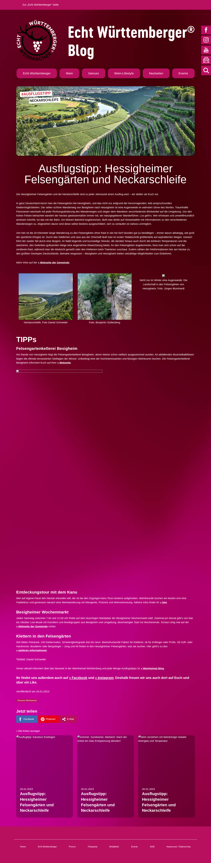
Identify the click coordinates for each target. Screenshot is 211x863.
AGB (152, 846)
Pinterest (50, 719)
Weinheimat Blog (153, 668)
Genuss (93, 73)
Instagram (106, 678)
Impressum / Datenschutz (179, 846)
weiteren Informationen (32, 650)
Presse (72, 846)
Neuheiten (156, 73)
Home (23, 846)
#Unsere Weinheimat (27, 700)
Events (183, 73)
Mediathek (114, 846)
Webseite (65, 362)
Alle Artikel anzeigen (29, 731)
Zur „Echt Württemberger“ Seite (41, 4)
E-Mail (70, 719)
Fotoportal (92, 846)
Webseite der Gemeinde (54, 262)
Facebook (79, 678)
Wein (69, 73)
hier (164, 602)
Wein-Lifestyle (124, 73)
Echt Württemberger (37, 73)
